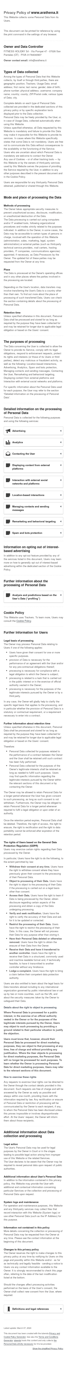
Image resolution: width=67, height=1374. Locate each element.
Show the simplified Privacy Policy (48, 1348)
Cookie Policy (23, 621)
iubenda (17, 1340)
